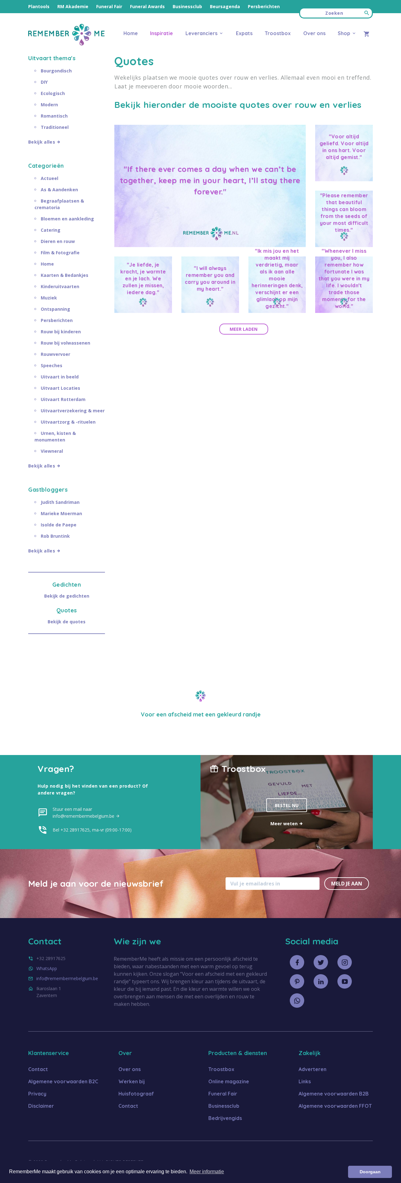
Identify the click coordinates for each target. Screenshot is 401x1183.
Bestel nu (287, 805)
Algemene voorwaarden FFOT (335, 1106)
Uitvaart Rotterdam (63, 399)
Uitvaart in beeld (60, 377)
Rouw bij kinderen (61, 332)
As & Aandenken (59, 190)
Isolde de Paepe (58, 525)
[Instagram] (344, 962)
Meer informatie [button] (207, 1171)
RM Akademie (72, 6)
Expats (244, 33)
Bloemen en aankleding (67, 219)
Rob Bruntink (55, 536)
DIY (44, 82)
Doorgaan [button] (370, 1171)
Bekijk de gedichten (66, 596)
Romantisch (54, 116)
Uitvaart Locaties (60, 388)
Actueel (49, 178)
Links (305, 1081)
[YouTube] (344, 981)
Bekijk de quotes (67, 622)
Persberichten (264, 6)
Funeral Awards (147, 6)
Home (130, 33)
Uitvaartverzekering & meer (73, 411)
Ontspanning (55, 309)
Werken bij (131, 1081)
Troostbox (278, 33)
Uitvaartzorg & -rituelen (68, 422)
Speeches (51, 365)
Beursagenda (225, 6)
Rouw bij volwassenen (65, 343)
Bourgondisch (56, 71)
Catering (50, 230)
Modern (49, 105)
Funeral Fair (109, 6)
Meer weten (284, 824)
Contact (38, 1069)
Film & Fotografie (60, 253)
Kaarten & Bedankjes (64, 275)
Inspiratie (161, 33)
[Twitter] (321, 962)
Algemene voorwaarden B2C (63, 1081)
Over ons (314, 33)
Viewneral (52, 451)
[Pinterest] (297, 981)
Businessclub (187, 6)
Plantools (38, 6)
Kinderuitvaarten (60, 286)
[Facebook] (297, 962)
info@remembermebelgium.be (67, 978)
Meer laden (244, 329)
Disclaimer (41, 1106)
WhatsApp (46, 968)
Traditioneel (55, 127)
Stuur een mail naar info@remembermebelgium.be (84, 812)
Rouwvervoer (55, 354)
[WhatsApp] (297, 1000)
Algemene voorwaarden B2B (334, 1094)
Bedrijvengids (225, 1118)
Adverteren (312, 1069)
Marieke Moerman (61, 513)
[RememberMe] (66, 44)
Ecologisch (53, 93)
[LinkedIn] (321, 981)
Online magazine (228, 1081)
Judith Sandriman (60, 502)
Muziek (49, 298)
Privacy (37, 1094)
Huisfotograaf (136, 1094)
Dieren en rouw (58, 241)
